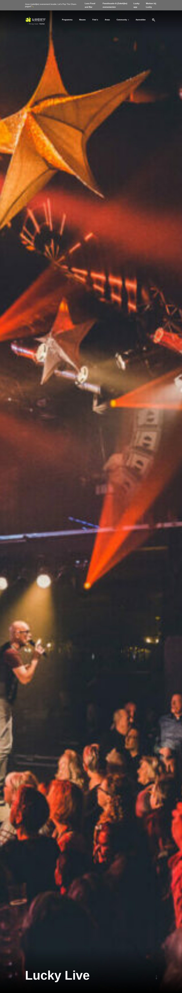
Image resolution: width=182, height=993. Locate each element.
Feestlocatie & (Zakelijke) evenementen (115, 5)
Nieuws (82, 20)
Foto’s (95, 20)
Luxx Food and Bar (90, 5)
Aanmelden (141, 20)
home (42, 24)
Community (122, 20)
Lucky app (136, 5)
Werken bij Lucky (151, 5)
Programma (67, 20)
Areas (107, 20)
